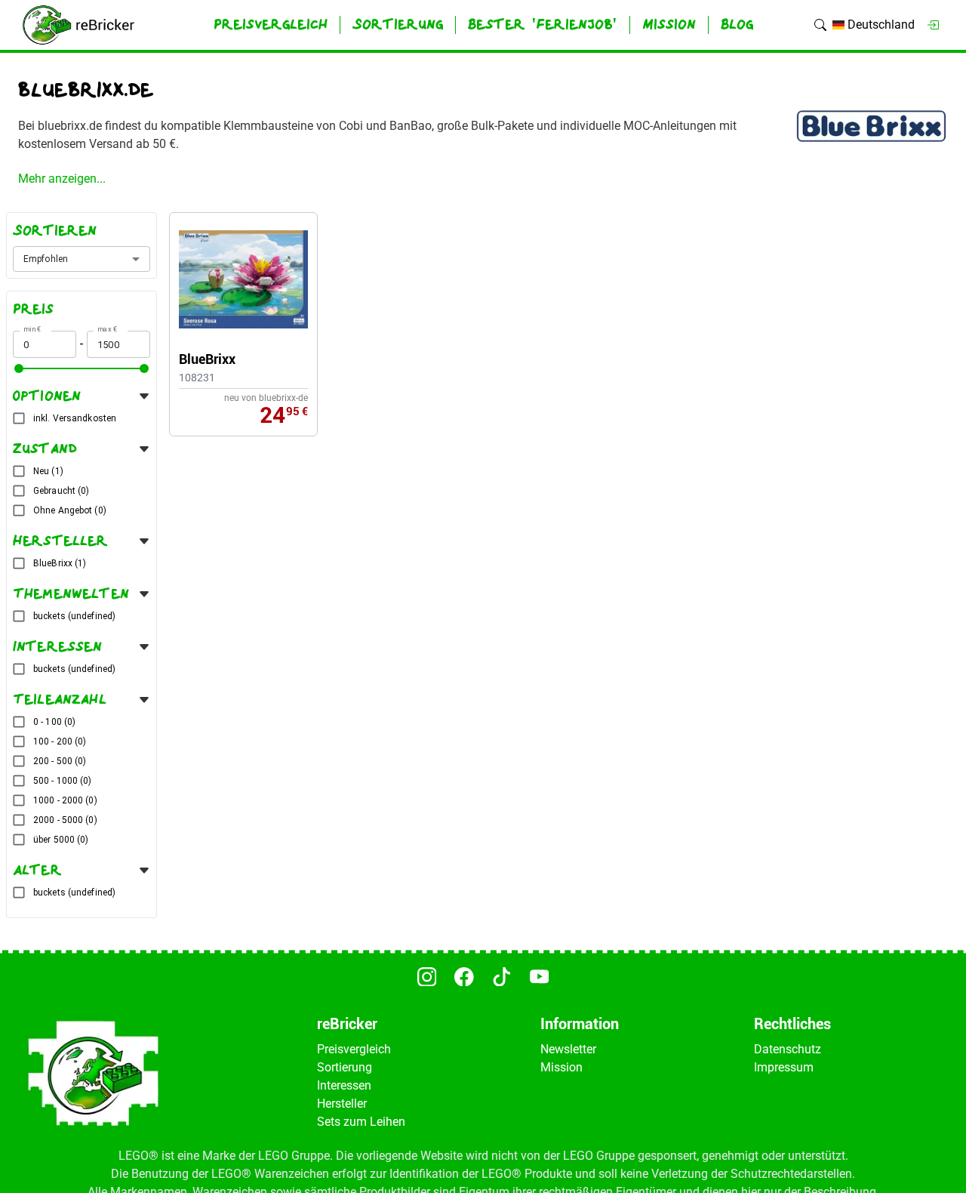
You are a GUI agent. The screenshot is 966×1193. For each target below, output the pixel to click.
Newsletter (568, 1049)
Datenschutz (787, 1049)
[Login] (933, 25)
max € (107, 329)
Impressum (784, 1067)
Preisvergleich (354, 1049)
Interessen (344, 1085)
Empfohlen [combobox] (45, 259)
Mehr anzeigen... (62, 178)
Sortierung (344, 1067)
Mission (561, 1067)
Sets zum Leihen (361, 1121)
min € (32, 329)
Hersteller (342, 1103)
